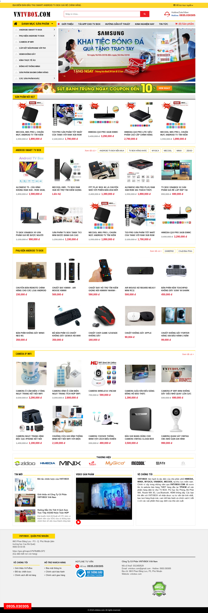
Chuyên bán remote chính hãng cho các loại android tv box (31, 290)
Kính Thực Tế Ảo (27, 60)
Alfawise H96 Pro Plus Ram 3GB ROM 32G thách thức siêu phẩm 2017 (140, 190)
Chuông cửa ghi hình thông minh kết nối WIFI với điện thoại (67, 439)
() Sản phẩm (186, 24)
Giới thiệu (67, 24)
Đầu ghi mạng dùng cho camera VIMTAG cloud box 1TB (139, 439)
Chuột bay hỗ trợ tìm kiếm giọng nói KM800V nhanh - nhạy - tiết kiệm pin (103, 290)
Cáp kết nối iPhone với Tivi (32, 48)
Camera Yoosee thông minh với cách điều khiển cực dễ (102, 439)
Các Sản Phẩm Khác (29, 78)
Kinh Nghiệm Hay (144, 24)
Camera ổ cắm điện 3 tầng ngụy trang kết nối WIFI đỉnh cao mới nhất (30, 394)
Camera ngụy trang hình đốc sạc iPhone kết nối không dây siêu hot (30, 439)
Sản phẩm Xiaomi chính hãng (33, 72)
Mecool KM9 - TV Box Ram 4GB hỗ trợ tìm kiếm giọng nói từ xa (66, 190)
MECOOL (168, 151)
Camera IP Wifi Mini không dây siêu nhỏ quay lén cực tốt (176, 394)
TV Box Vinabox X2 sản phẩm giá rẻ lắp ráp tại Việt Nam (174, 190)
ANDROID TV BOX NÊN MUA (112, 151)
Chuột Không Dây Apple (138, 333)
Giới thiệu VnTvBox (23, 568)
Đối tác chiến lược (23, 572)
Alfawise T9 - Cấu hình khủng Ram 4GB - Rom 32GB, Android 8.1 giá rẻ (30, 190)
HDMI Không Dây (27, 54)
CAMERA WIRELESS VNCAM (102, 391)
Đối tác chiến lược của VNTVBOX (53, 479)
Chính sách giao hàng (55, 575)
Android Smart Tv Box (30, 30)
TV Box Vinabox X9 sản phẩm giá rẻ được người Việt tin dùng (29, 235)
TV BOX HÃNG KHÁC (138, 151)
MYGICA (155, 151)
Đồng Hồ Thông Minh (29, 66)
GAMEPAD (169, 251)
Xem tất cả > (90, 150)
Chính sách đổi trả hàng (25, 575)
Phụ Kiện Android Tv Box (31, 36)
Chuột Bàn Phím (185, 251)
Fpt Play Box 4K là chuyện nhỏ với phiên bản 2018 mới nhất (103, 190)
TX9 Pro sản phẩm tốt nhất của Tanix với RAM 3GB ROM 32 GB (67, 135)
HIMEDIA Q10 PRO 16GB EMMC (103, 132)
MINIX (179, 151)
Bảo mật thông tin (54, 568)
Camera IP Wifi (26, 42)
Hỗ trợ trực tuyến (184, 5)
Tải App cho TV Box (89, 24)
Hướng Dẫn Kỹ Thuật (117, 24)
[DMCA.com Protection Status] (159, 589)
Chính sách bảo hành (55, 572)
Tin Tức (163, 24)
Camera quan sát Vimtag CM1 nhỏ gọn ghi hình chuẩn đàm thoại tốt (175, 439)
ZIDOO (189, 151)
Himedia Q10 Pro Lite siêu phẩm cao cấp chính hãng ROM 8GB (138, 135)
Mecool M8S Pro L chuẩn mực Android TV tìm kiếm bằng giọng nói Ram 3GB (30, 135)
